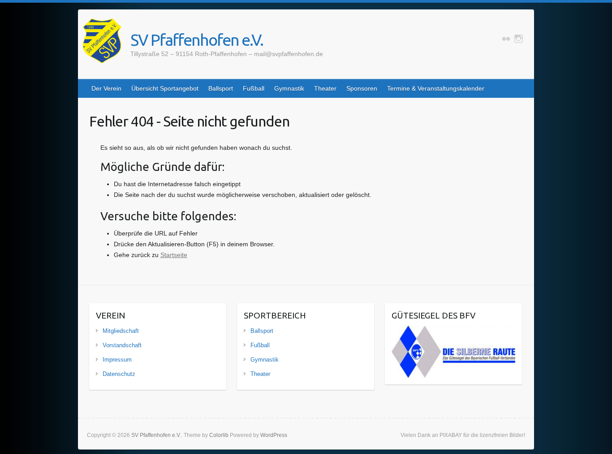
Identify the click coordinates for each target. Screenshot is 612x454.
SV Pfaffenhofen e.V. (196, 40)
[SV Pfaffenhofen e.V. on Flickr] (506, 38)
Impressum (117, 359)
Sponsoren (361, 88)
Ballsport (220, 88)
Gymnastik (289, 88)
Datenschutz (119, 374)
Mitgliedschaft (121, 330)
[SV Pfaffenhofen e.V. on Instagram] (519, 38)
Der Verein (106, 88)
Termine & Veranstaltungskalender (435, 88)
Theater (325, 88)
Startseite (173, 254)
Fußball (253, 88)
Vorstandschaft (122, 345)
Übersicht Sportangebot (164, 88)
